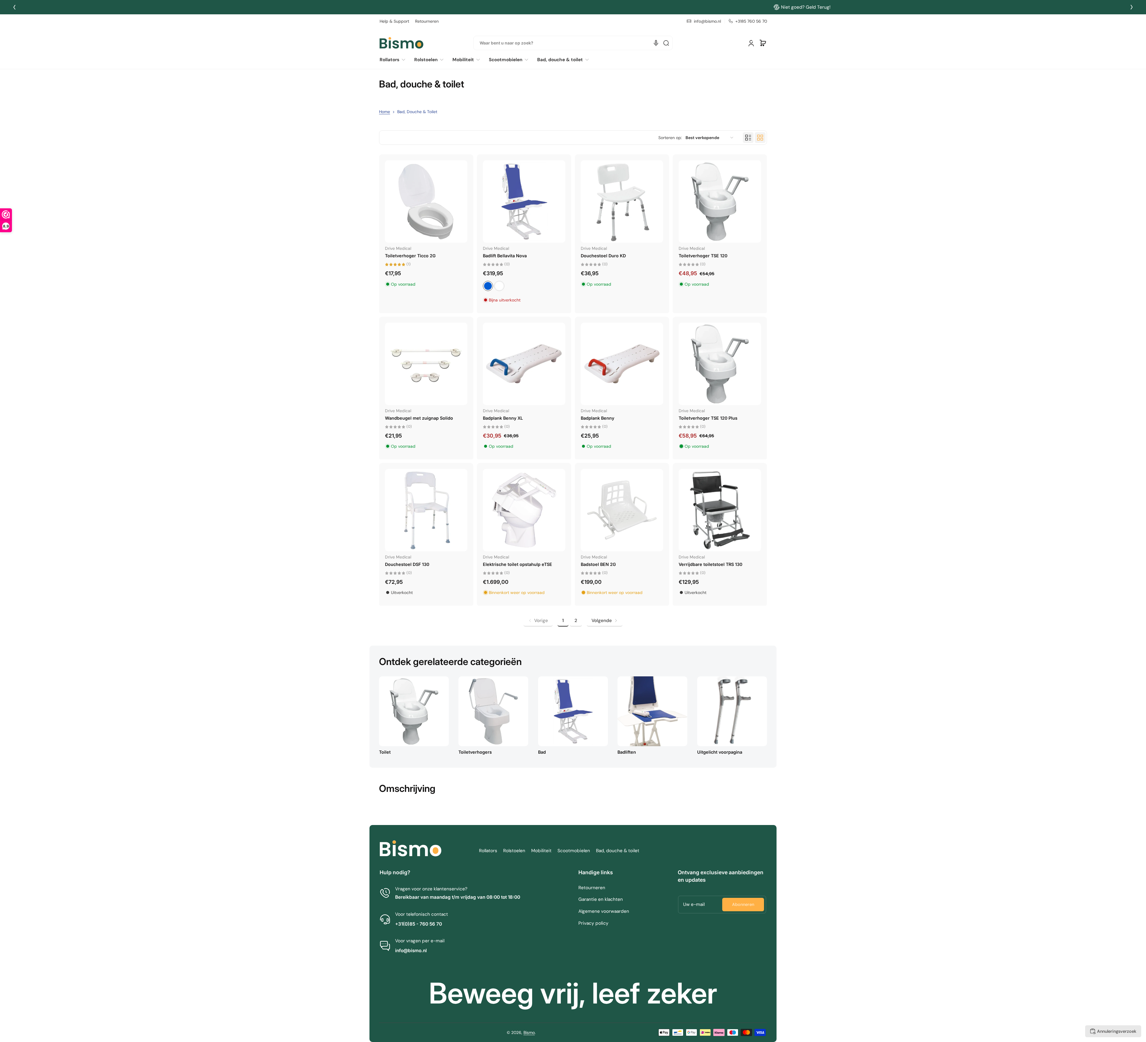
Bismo (529, 1032)
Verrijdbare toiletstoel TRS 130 (710, 564)
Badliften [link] (626, 752)
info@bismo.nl (411, 950)
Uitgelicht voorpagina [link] (719, 752)
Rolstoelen (514, 851)
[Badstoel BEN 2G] (622, 510)
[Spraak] (656, 43)
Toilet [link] (385, 752)
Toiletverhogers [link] (475, 752)
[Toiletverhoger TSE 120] (720, 201)
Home (384, 111)
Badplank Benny (597, 418)
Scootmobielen (573, 851)
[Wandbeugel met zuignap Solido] (426, 364)
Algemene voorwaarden (603, 911)
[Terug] (14, 7)
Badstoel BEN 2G (598, 564)
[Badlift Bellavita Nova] (524, 201)
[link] (395, 60)
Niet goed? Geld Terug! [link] (577, 7)
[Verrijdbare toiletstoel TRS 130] (720, 510)
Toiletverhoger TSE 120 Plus (708, 418)
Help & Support (394, 21)
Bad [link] (542, 752)
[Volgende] (1131, 7)
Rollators (488, 851)
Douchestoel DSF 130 (407, 564)
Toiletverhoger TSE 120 (703, 255)
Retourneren (427, 21)
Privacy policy (593, 923)
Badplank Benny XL (503, 418)
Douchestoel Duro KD (603, 255)
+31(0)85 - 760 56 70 (418, 924)
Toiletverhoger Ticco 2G (410, 255)
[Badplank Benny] (622, 364)
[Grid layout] (760, 137)
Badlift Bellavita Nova (505, 255)
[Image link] (414, 717)
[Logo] (401, 43)
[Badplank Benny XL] (524, 364)
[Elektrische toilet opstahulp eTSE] (524, 510)
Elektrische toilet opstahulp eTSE (517, 564)
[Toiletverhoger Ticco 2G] (426, 201)
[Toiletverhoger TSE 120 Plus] (720, 364)
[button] (763, 43)
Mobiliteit (541, 851)
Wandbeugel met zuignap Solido (419, 418)
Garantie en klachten (600, 899)
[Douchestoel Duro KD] (622, 201)
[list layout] (748, 137)
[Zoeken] (666, 43)
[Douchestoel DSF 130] (426, 510)
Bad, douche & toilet (617, 851)
